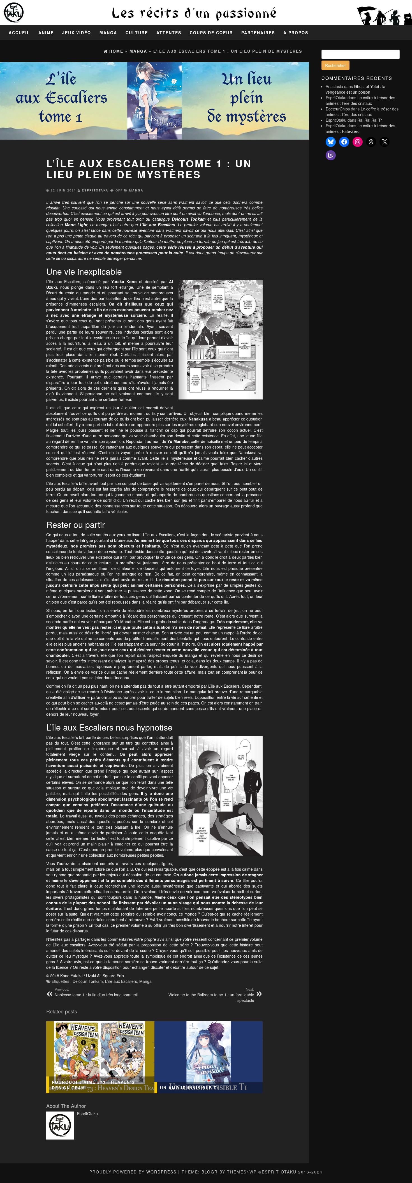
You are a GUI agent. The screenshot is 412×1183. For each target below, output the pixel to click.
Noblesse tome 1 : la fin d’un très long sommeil (96, 992)
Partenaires (258, 32)
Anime (46, 32)
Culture (137, 32)
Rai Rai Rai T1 (370, 120)
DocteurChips (338, 109)
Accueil (19, 32)
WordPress (161, 1172)
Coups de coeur (211, 32)
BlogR (210, 1172)
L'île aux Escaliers (121, 981)
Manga (108, 32)
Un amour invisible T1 (189, 1087)
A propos (295, 32)
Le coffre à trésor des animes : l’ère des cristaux (360, 100)
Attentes (168, 32)
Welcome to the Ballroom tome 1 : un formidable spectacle (211, 995)
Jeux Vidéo (76, 32)
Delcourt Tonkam (88, 981)
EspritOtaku (95, 190)
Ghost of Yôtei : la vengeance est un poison (355, 89)
